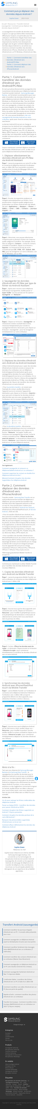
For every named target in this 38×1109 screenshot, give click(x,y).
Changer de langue (18, 1024)
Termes (7, 1038)
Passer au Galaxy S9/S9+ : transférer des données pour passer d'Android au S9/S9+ (18, 806)
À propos (8, 1033)
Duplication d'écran (24, 1093)
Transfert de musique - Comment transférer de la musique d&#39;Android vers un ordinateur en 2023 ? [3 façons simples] (20, 1004)
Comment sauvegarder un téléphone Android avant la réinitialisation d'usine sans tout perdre (20, 941)
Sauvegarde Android (11, 1071)
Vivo (11, 1088)
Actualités (19, 1095)
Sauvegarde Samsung (11, 1048)
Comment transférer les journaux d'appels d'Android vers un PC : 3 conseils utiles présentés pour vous (20, 932)
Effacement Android (12, 1089)
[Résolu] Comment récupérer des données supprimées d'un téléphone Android (16, 479)
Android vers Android (27, 508)
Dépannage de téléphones (13, 1086)
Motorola (8, 1084)
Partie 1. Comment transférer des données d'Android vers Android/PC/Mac (19, 60)
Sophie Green (14, 18)
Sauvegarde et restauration (13, 1055)
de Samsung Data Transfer (18, 772)
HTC (21, 1082)
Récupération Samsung (12, 1049)
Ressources (12, 24)
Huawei (14, 1084)
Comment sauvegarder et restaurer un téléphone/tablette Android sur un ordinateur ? (18, 469)
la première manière (14, 387)
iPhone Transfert (18, 1091)
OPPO (7, 1088)
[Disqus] (19, 898)
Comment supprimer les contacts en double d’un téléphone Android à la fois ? (18, 474)
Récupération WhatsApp (12, 1056)
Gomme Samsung (10, 1053)
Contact (7, 1035)
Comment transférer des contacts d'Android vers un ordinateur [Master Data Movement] (20, 958)
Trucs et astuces (10, 1095)
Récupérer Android (11, 1073)
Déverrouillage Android (12, 1064)
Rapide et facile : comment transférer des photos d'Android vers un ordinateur (20, 996)
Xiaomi (20, 1084)
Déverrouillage (23, 1089)
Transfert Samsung (11, 1051)
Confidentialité (9, 1036)
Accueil (4, 24)
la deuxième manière (14, 426)
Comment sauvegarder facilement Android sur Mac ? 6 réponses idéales (19, 973)
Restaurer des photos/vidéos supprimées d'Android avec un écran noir (16, 821)
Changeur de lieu (10, 1066)
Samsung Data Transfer (22, 497)
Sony (24, 1082)
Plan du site (8, 1040)
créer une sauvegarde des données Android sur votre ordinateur (16, 117)
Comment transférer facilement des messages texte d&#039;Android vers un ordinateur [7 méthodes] (19, 949)
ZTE (24, 1086)
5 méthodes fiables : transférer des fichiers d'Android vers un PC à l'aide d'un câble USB (18, 980)
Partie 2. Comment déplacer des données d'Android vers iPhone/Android (19, 66)
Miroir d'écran (9, 1068)
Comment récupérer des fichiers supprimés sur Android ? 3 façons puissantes (18, 811)
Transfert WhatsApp (11, 1069)
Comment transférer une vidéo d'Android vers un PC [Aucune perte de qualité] (20, 988)
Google (28, 1086)
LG (28, 1080)
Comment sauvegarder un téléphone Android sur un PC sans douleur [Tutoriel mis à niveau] (20, 965)
